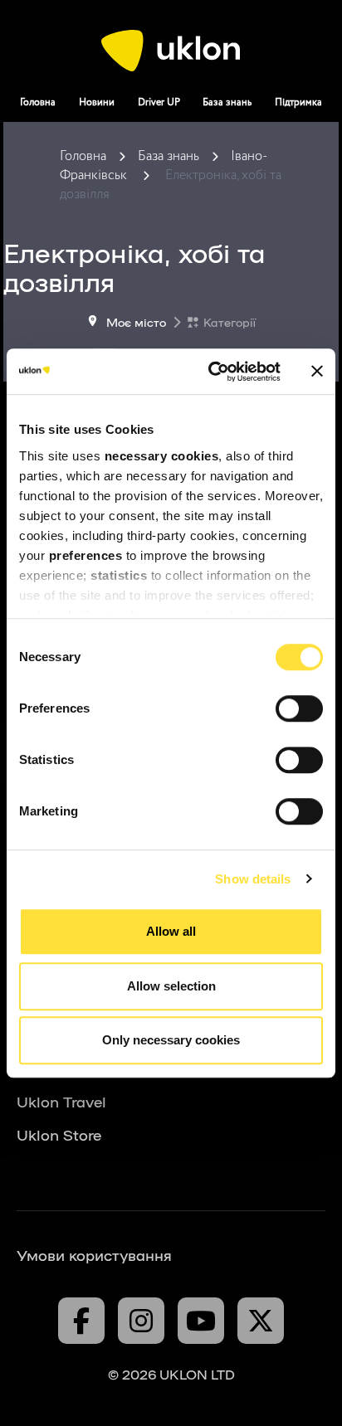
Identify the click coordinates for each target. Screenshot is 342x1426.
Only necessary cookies (171, 1040)
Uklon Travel (61, 1101)
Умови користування (94, 1254)
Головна (38, 102)
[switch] (299, 708)
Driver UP (159, 102)
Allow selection (171, 986)
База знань (227, 102)
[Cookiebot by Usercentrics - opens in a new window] (212, 371)
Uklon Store (59, 1134)
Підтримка (298, 102)
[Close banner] (317, 371)
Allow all (171, 931)
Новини (97, 102)
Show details (253, 879)
